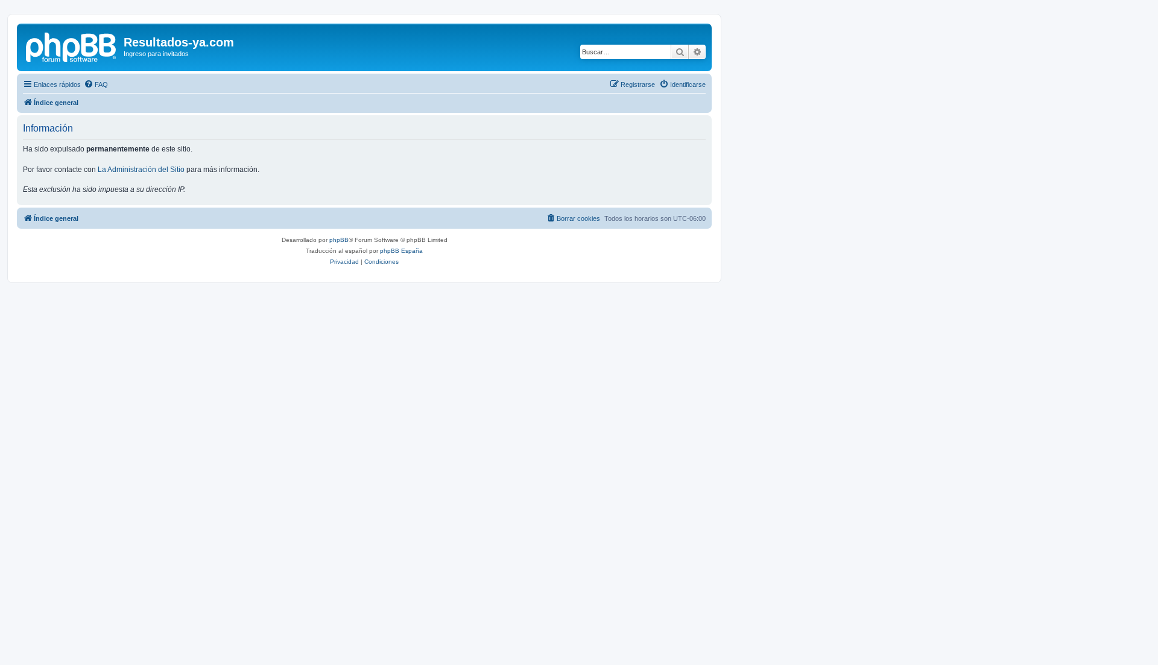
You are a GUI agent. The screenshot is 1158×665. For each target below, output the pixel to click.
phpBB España (401, 250)
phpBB (339, 240)
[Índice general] (72, 46)
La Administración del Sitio (141, 169)
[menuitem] (96, 84)
